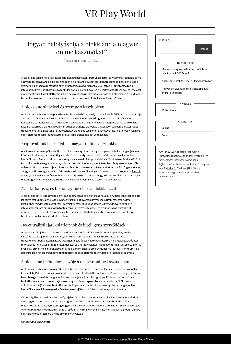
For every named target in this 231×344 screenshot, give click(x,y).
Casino (37, 321)
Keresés (164, 40)
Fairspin (171, 168)
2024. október (169, 110)
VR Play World (115, 13)
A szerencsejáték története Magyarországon (186, 80)
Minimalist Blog (124, 339)
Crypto (46, 321)
